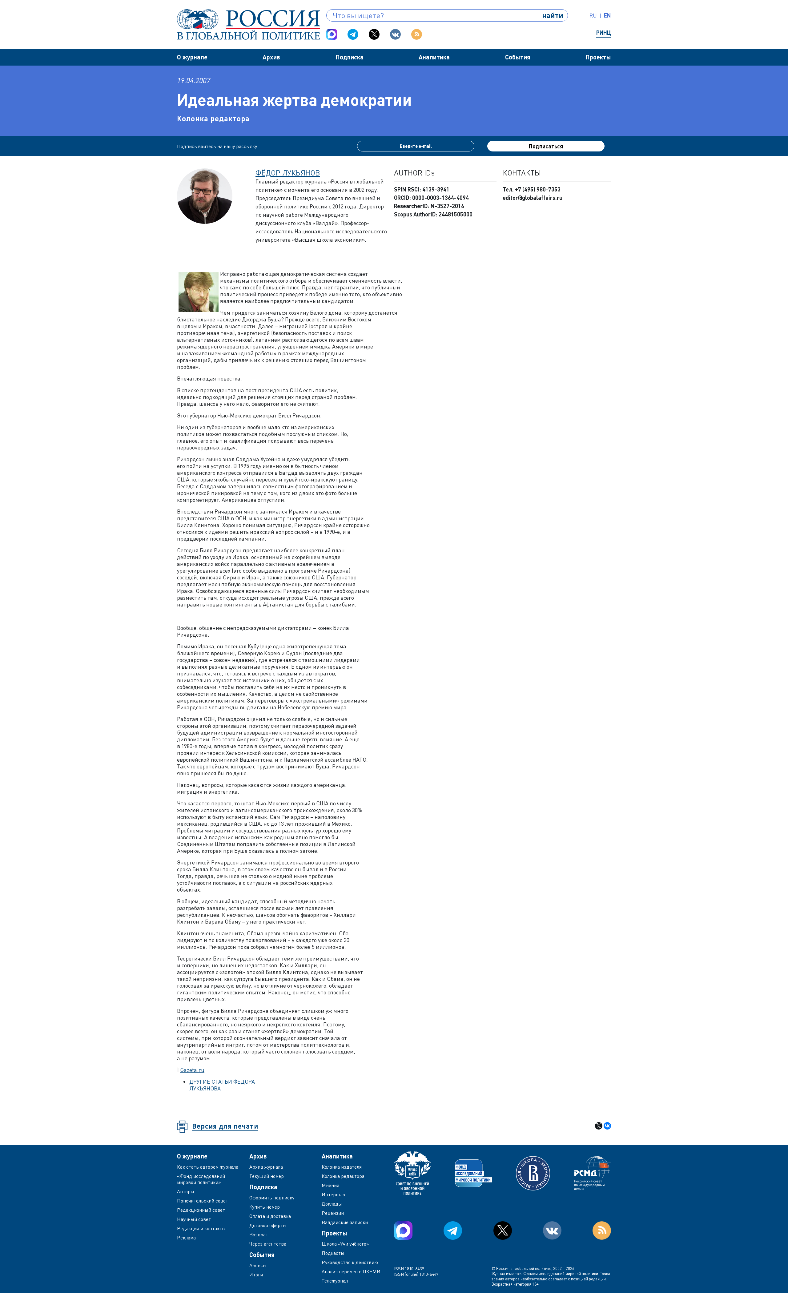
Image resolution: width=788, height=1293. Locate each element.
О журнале (192, 57)
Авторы (185, 1191)
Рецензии (333, 1213)
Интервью (333, 1194)
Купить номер (264, 1207)
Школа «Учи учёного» (345, 1244)
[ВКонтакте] (607, 1126)
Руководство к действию (350, 1262)
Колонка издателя (342, 1167)
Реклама (186, 1238)
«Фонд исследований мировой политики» (201, 1179)
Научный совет (194, 1219)
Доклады (332, 1204)
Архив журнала (266, 1167)
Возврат (258, 1234)
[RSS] (416, 34)
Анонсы (258, 1265)
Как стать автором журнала (207, 1167)
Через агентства (267, 1244)
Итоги (256, 1274)
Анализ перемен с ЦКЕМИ (351, 1271)
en (607, 15)
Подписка (350, 57)
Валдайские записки (345, 1222)
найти (552, 15)
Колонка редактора (213, 118)
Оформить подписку (271, 1197)
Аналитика (434, 57)
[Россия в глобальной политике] (248, 24)
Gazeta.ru (192, 1069)
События (517, 57)
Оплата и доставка (270, 1216)
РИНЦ (603, 32)
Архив (271, 57)
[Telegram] (353, 34)
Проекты (598, 57)
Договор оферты (268, 1225)
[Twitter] (374, 34)
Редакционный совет (201, 1210)
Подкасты (333, 1253)
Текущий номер (266, 1176)
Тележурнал (335, 1281)
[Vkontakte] (395, 34)
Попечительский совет (202, 1201)
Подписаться (546, 146)
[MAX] (331, 34)
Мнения (330, 1185)
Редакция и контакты (201, 1228)
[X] (598, 1126)
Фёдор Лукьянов (287, 172)
